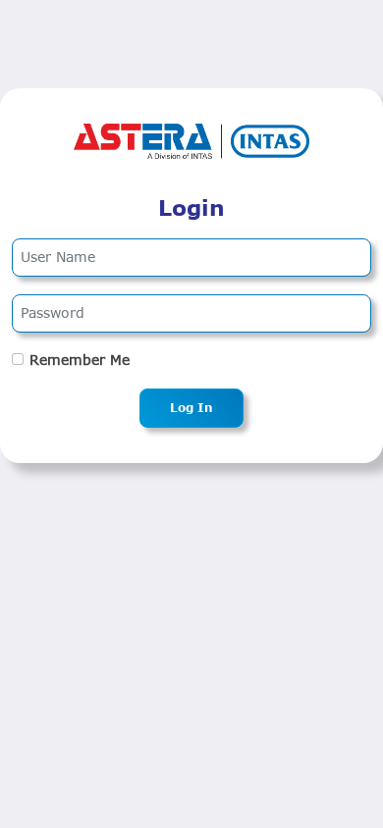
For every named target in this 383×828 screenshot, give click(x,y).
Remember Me (79, 360)
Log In (191, 407)
